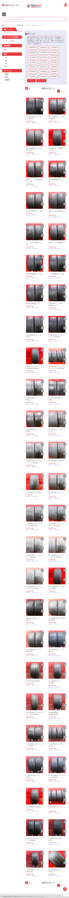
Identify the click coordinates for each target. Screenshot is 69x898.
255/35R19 (32, 52)
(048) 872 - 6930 (14, 5)
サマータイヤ (35, 25)
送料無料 (7, 80)
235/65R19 (54, 67)
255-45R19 (54, 52)
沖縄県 (6, 74)
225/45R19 (43, 47)
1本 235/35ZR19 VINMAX (33, 807)
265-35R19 (32, 57)
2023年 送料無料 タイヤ (33, 303)
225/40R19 (32, 67)
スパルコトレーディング (37, 896)
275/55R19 (43, 71)
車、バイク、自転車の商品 (17, 25)
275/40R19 (54, 47)
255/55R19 (43, 76)
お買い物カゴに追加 (42, 100)
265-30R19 (54, 57)
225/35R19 (54, 62)
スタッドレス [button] (41, 80)
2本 (6, 60)
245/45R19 (32, 76)
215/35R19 (32, 71)
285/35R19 (54, 76)
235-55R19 (43, 62)
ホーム (5, 25)
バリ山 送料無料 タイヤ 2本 (56, 274)
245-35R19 (32, 62)
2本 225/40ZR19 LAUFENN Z (57, 461)
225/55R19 (43, 67)
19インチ (28, 122)
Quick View (42, 109)
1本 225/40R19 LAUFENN (33, 492)
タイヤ (27, 25)
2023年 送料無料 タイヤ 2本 (34, 211)
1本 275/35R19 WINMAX (33, 681)
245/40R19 (32, 47)
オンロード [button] (31, 80)
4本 (6, 66)
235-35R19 (43, 57)
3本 (6, 63)
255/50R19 (54, 71)
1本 (6, 57)
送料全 (6, 77)
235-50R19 (43, 52)
